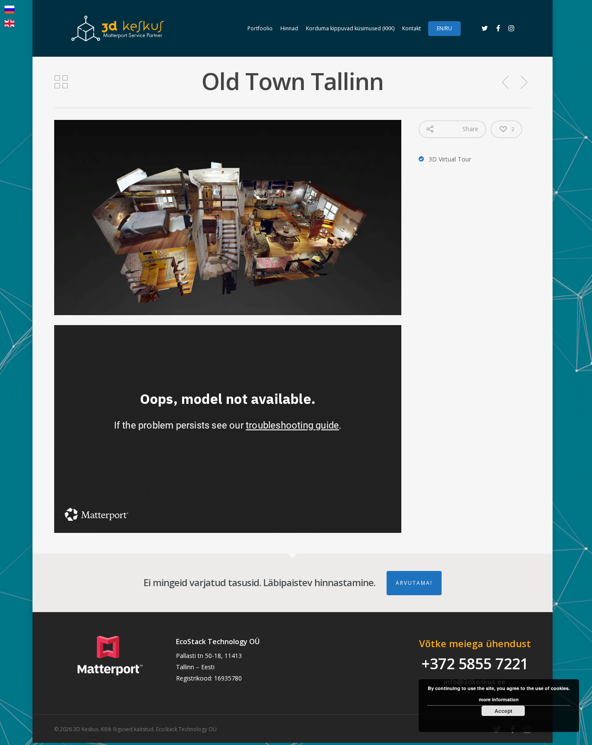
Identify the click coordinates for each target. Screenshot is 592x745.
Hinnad (289, 28)
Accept (503, 711)
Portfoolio (260, 28)
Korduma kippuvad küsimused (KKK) (350, 28)
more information (499, 699)
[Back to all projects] (61, 82)
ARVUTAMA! (414, 583)
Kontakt (411, 28)
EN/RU (444, 28)
